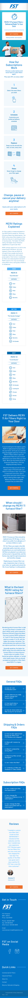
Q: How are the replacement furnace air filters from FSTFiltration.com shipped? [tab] (13, 735)
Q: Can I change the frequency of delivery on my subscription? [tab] (13, 797)
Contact (4, 982)
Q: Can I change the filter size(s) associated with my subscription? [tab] (13, 805)
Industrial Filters (7, 976)
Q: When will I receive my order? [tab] (12, 743)
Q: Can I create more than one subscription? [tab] (13, 789)
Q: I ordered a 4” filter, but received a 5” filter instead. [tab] (13, 768)
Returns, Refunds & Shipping (10, 985)
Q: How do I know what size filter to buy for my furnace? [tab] (13, 710)
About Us (5, 979)
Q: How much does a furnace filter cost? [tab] (11, 704)
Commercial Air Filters (8, 973)
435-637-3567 (10, 921)
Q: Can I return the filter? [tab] (12, 762)
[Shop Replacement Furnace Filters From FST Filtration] (14, 6)
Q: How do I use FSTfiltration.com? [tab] (10, 688)
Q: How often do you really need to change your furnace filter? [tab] (13, 696)
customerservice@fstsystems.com (12, 930)
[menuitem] (3, 994)
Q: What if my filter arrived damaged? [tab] (13, 756)
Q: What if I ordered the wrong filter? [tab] (12, 750)
